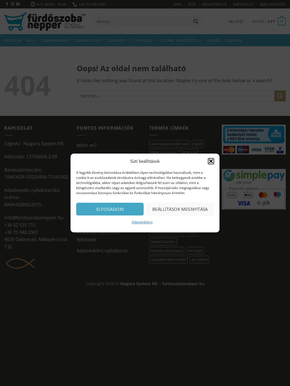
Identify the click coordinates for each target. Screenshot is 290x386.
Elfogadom (109, 209)
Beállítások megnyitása (180, 209)
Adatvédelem (142, 222)
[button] (211, 161)
